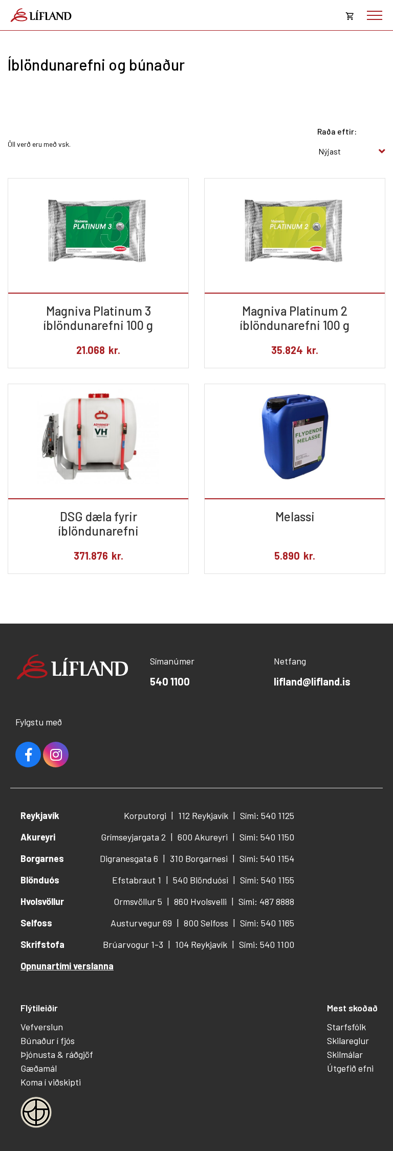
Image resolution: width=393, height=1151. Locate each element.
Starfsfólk (346, 1026)
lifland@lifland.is (312, 681)
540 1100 (170, 681)
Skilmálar (345, 1054)
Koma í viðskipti (50, 1082)
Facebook (28, 754)
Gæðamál (38, 1068)
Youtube (56, 754)
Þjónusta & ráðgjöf (56, 1054)
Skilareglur (348, 1040)
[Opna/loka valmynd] (374, 15)
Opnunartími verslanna (67, 965)
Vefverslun (41, 1026)
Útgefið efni (350, 1068)
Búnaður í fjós (47, 1040)
